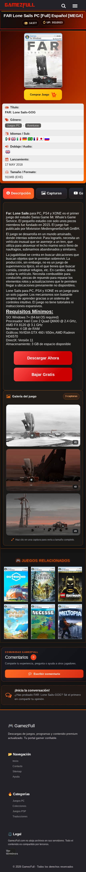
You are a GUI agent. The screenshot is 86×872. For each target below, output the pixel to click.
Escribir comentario (46, 673)
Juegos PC (13, 125)
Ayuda (16, 776)
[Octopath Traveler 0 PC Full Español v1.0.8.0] (43, 584)
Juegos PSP (19, 811)
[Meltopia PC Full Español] (70, 621)
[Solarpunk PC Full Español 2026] (16, 621)
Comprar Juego (39, 94)
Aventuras (33, 125)
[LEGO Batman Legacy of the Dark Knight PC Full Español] (70, 584)
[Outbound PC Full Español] (16, 584)
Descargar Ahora (43, 358)
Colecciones (19, 806)
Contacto (17, 766)
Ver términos (12, 852)
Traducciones (20, 816)
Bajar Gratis (43, 374)
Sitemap (17, 771)
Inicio (15, 761)
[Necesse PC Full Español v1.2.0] (43, 621)
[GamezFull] (19, 5)
